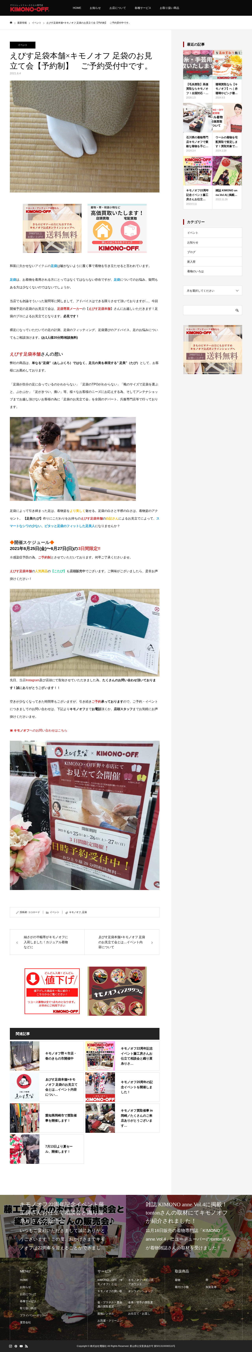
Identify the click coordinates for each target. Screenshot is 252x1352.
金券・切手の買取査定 (140, 1304)
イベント (22, 45)
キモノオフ (75, 912)
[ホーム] (11, 22)
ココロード (34, 912)
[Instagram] (10, 1346)
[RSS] (26, 1346)
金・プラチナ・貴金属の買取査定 (109, 1304)
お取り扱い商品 (169, 7)
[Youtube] (21, 1346)
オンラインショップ (140, 1291)
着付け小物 (182, 1287)
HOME (77, 7)
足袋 (84, 912)
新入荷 (191, 261)
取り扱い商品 (28, 1308)
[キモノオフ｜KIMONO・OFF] (29, 8)
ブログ (191, 252)
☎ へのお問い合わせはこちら (38, 730)
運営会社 (25, 1322)
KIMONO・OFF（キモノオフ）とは (110, 1282)
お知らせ (95, 7)
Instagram (32, 680)
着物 (177, 1279)
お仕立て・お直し (139, 1313)
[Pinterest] (16, 1346)
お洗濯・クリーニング (109, 1322)
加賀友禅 (211, 1287)
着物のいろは (195, 271)
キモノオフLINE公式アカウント (141, 1282)
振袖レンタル (105, 1313)
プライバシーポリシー (33, 1315)
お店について (117, 7)
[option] (63, 1226)
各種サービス (143, 7)
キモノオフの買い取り (109, 1293)
